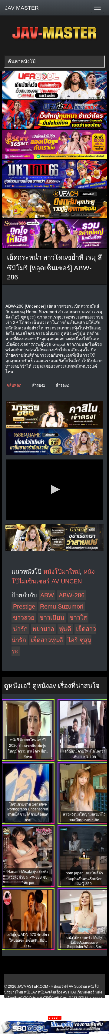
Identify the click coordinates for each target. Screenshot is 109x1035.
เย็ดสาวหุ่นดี (47, 640)
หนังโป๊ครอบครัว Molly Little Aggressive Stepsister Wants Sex (84, 942)
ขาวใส (78, 617)
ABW (47, 595)
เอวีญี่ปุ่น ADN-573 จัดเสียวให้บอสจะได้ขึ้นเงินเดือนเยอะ (27, 940)
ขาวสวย (24, 617)
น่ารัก (20, 629)
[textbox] (54, 61)
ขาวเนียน (51, 617)
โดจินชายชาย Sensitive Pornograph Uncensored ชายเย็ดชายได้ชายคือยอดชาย (27, 812)
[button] (54, 489)
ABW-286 (71, 595)
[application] (54, 489)
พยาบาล (43, 629)
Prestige (24, 606)
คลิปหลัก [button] (13, 385)
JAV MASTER (22, 8)
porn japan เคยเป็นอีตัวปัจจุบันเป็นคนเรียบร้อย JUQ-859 (84, 878)
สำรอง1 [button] (38, 385)
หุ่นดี (65, 629)
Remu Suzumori (61, 606)
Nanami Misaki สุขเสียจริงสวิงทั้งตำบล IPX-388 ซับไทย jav (27, 877)
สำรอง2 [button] (62, 385)
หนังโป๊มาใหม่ (61, 571)
